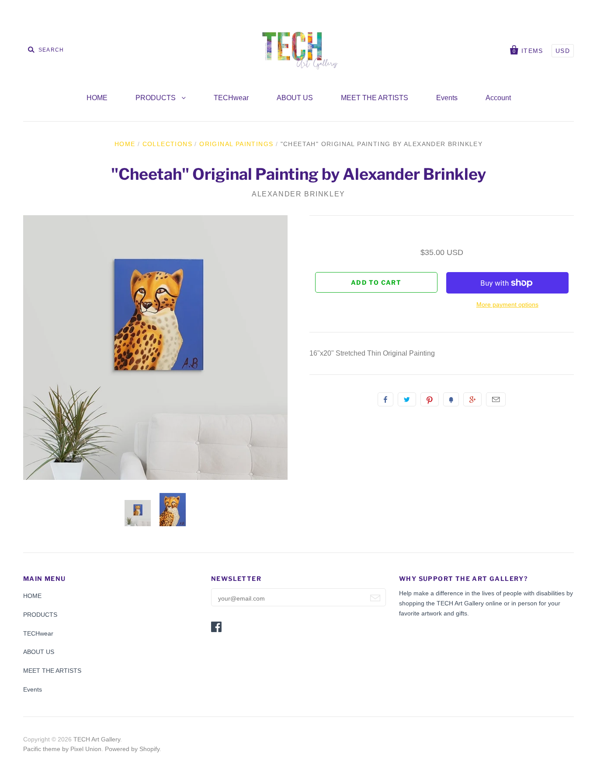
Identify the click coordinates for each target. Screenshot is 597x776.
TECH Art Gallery (96, 739)
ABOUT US (295, 97)
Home (125, 143)
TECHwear (231, 97)
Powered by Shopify (132, 748)
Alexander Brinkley (298, 194)
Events (447, 97)
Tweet (407, 399)
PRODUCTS (156, 97)
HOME (97, 97)
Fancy (451, 399)
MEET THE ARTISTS (374, 97)
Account (498, 97)
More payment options (507, 304)
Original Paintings (236, 143)
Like (385, 399)
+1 (472, 399)
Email (496, 399)
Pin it (429, 399)
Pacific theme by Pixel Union (62, 748)
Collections (167, 143)
